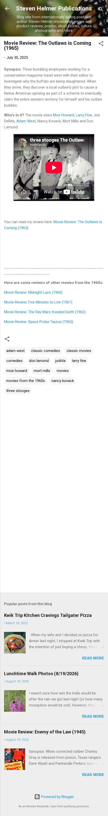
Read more (93, 658)
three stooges (18, 390)
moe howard (16, 370)
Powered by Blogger (57, 796)
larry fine (79, 360)
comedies (14, 360)
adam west (15, 350)
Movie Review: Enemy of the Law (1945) (45, 731)
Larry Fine (84, 115)
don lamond (39, 360)
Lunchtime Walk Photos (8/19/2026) (41, 673)
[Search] (101, 10)
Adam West (26, 121)
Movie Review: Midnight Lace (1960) (33, 292)
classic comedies (45, 350)
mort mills (42, 370)
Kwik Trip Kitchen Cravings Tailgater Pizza (48, 615)
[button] (101, 44)
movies (63, 370)
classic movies (79, 350)
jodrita (60, 360)
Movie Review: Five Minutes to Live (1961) (38, 302)
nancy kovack (62, 380)
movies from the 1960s (25, 380)
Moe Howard (63, 115)
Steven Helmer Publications (54, 8)
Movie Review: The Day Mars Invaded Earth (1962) (45, 312)
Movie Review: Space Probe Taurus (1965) (38, 321)
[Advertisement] (54, 549)
